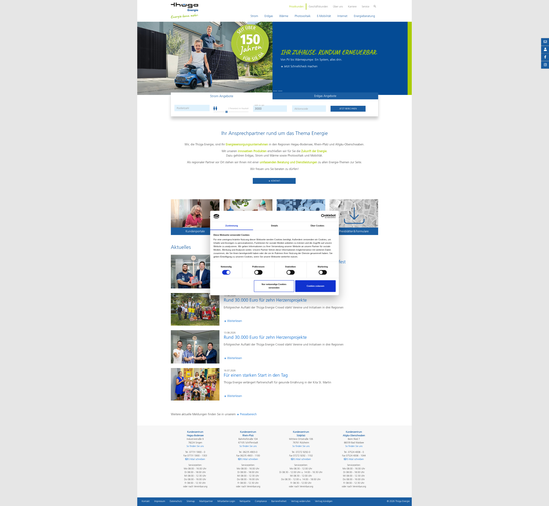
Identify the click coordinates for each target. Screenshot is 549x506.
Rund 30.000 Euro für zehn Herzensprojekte (265, 300)
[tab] (221, 95)
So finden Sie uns (195, 446)
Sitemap (191, 501)
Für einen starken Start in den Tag (256, 375)
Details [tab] (274, 225)
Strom (254, 16)
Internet (342, 16)
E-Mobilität (324, 16)
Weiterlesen (234, 321)
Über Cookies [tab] (317, 225)
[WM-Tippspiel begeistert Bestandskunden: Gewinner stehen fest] (195, 271)
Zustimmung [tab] (231, 225)
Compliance (261, 501)
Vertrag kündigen (323, 501)
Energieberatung (364, 16)
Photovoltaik (303, 16)
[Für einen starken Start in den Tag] (195, 384)
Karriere (352, 6)
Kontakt (275, 180)
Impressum (159, 501)
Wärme (283, 16)
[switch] (258, 272)
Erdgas (268, 16)
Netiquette (245, 501)
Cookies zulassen (315, 286)
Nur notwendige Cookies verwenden (274, 286)
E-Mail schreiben (196, 459)
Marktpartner (206, 501)
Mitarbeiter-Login (226, 501)
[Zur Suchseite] (375, 5)
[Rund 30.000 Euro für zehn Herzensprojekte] (195, 309)
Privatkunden (296, 6)
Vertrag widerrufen (300, 501)
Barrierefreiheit (279, 501)
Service (365, 6)
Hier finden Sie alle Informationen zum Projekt (313, 71)
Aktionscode (301, 108)
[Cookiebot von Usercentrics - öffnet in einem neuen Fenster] (323, 216)
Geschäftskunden (318, 6)
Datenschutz (176, 501)
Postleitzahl (183, 108)
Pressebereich (248, 414)
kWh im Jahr (259, 105)
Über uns (338, 6)
